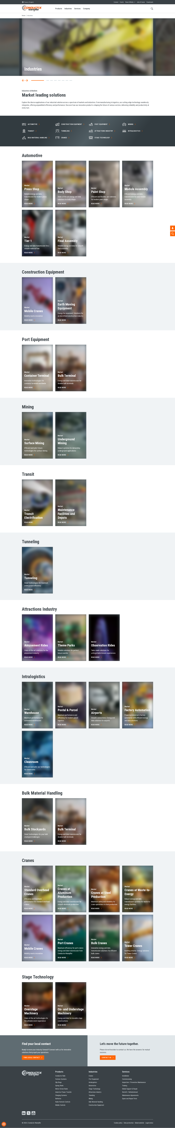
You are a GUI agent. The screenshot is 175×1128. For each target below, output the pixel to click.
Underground (66, 441)
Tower (133, 946)
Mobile (33, 311)
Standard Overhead (36, 892)
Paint (98, 192)
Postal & (68, 710)
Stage (102, 138)
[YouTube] (33, 1113)
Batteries (58, 1099)
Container (36, 376)
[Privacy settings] (4, 1124)
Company (86, 9)
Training (124, 1086)
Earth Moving (66, 306)
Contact (116, 2)
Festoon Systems (61, 1079)
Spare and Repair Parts (129, 1099)
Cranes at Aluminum (65, 893)
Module (136, 189)
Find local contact (32, 1058)
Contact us (106, 1058)
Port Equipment (94, 1079)
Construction (71, 124)
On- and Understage (71, 1011)
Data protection (129, 1123)
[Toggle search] (152, 8)
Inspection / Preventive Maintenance (134, 1082)
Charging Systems (61, 1095)
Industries (68, 9)
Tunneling (92, 1095)
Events (122, 2)
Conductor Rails (60, 1076)
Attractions (104, 131)
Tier (28, 241)
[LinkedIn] (24, 1113)
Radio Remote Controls (62, 1102)
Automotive (92, 1086)
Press (31, 189)
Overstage (31, 1011)
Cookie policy (118, 1123)
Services (77, 9)
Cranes (91, 1076)
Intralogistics (93, 1082)
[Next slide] (26, 80)
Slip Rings (58, 1082)
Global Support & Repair (129, 1089)
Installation (125, 1076)
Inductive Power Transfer (63, 1092)
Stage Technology (94, 1089)
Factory (137, 710)
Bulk (67, 376)
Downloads (150, 2)
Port (101, 124)
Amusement (36, 645)
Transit (33, 516)
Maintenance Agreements (130, 1095)
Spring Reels (59, 1086)
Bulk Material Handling (96, 1102)
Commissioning (127, 1079)
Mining (91, 1099)
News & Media (129, 2)
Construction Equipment (96, 1105)
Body (64, 192)
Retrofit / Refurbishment (130, 1092)
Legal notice (149, 1123)
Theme (66, 645)
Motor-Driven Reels (61, 1089)
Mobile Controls (60, 1105)
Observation (103, 645)
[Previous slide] (23, 80)
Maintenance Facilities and (66, 514)
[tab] (32, 80)
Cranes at (138, 892)
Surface (34, 443)
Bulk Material (37, 138)
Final (67, 241)
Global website (139, 1123)
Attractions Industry (95, 1092)
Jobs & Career (141, 2)
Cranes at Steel (101, 895)
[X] (28, 1113)
